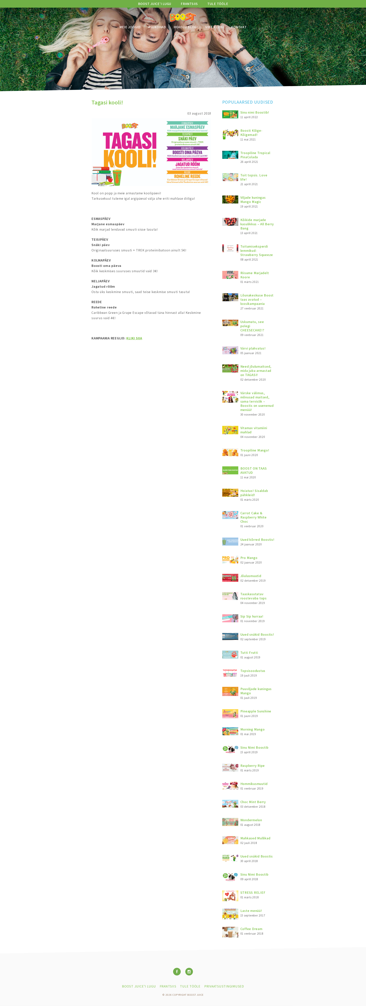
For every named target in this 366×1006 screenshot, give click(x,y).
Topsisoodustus (253, 671)
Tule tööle (217, 4)
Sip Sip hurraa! (251, 616)
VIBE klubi (214, 27)
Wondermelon (251, 820)
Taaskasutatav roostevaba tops (253, 596)
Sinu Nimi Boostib (254, 747)
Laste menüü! (251, 910)
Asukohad (157, 27)
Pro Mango (249, 557)
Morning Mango (252, 729)
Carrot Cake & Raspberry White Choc (253, 517)
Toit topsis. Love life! (253, 177)
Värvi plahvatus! (253, 348)
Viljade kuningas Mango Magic (253, 199)
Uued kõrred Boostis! (257, 539)
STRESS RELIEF (253, 892)
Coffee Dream (251, 929)
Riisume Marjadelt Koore (254, 275)
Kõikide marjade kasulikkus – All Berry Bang (257, 224)
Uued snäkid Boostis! (257, 634)
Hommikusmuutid (254, 784)
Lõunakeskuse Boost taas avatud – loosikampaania (257, 299)
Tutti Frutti (249, 652)
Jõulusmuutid (250, 576)
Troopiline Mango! (254, 450)
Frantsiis (189, 4)
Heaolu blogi (186, 27)
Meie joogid (129, 27)
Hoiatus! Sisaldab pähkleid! (254, 492)
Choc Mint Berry (253, 802)
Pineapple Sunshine (255, 711)
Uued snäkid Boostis (256, 856)
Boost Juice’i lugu (154, 4)
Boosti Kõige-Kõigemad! (251, 132)
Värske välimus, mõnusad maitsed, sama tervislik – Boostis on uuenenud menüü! (257, 401)
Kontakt (239, 27)
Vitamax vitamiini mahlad (253, 430)
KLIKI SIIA (134, 338)
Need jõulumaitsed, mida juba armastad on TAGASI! (256, 370)
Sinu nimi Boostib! (254, 112)
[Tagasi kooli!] (151, 185)
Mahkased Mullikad (255, 838)
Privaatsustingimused (224, 986)
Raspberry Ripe (252, 765)
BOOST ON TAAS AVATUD (253, 470)
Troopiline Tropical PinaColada (255, 155)
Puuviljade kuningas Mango (256, 691)
